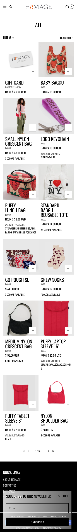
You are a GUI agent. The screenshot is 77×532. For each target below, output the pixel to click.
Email (12, 508)
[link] (22, 451)
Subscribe (37, 522)
